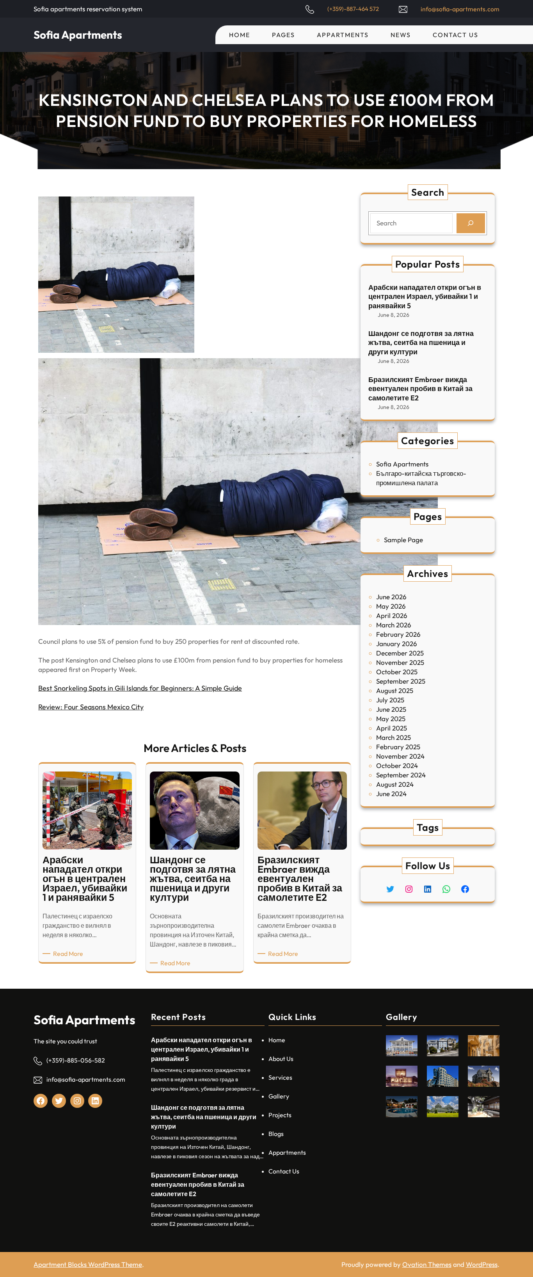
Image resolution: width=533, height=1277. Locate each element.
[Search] (471, 223)
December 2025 (400, 653)
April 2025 (391, 728)
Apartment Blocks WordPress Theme (88, 1264)
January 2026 (396, 643)
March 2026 (393, 625)
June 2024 (391, 793)
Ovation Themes (426, 1264)
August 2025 (394, 690)
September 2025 (400, 681)
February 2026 (398, 634)
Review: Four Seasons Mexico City (91, 706)
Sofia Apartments (78, 34)
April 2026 (391, 615)
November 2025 (400, 662)
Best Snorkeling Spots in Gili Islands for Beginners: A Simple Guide (140, 688)
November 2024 (400, 756)
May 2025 (390, 718)
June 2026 (391, 597)
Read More (69, 953)
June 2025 (391, 709)
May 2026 (391, 606)
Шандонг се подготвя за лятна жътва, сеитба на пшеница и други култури (421, 342)
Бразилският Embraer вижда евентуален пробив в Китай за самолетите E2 (420, 388)
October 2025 (397, 672)
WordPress (481, 1264)
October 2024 (397, 765)
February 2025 (398, 747)
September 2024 (401, 775)
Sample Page (403, 540)
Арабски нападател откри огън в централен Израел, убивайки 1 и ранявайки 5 (424, 296)
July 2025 (390, 700)
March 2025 (393, 737)
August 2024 (395, 784)
